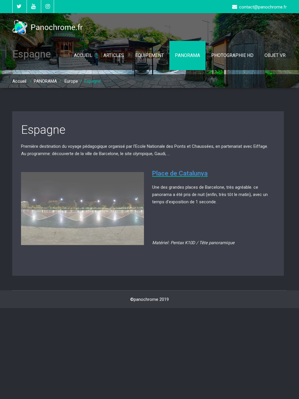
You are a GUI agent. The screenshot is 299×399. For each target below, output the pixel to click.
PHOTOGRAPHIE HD (232, 55)
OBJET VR (275, 55)
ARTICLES (113, 55)
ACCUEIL (83, 55)
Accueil (19, 81)
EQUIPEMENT (149, 55)
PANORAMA (187, 55)
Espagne (43, 130)
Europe (71, 81)
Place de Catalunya (180, 173)
